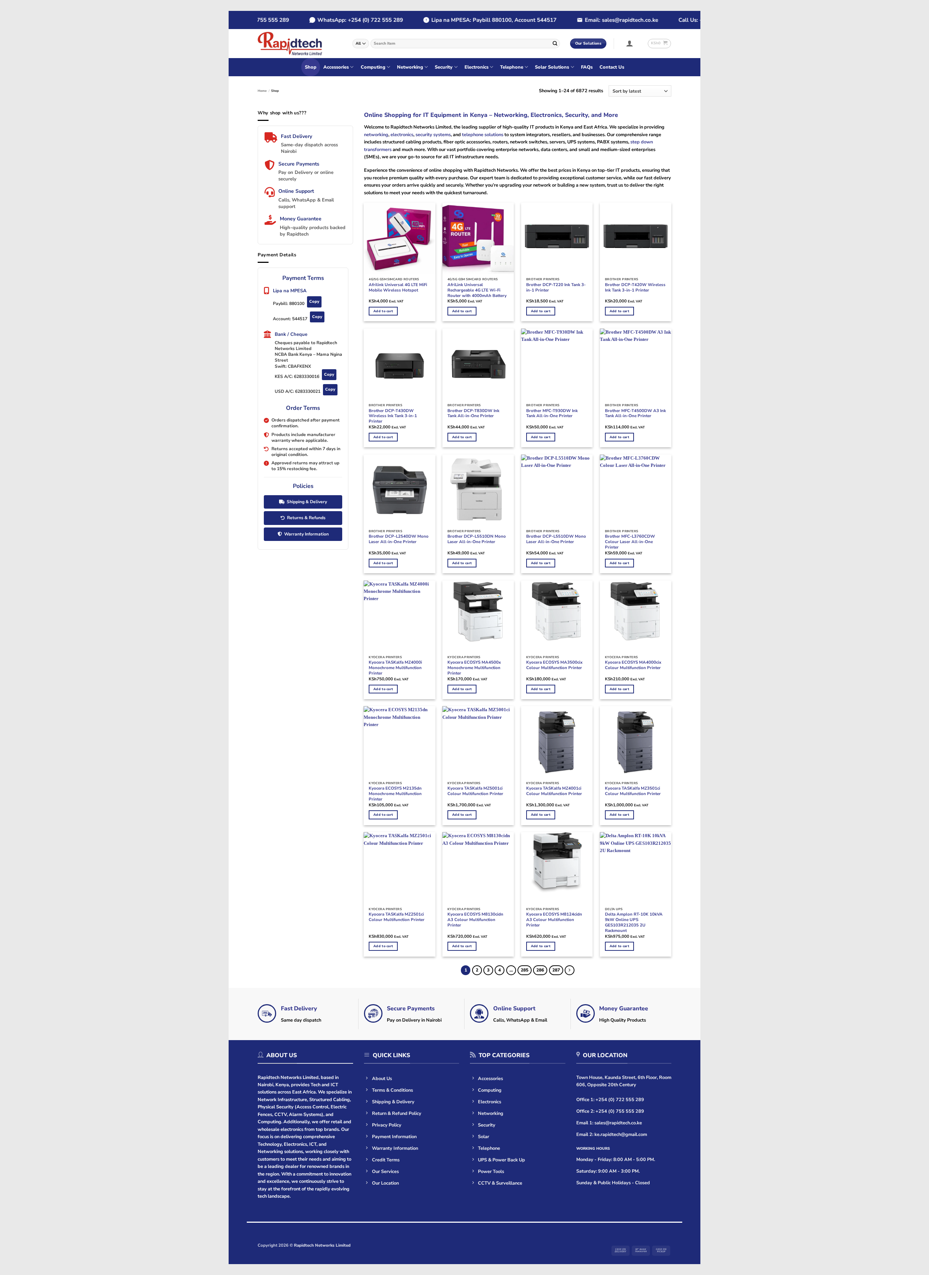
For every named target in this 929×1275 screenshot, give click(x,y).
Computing (373, 67)
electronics (401, 134)
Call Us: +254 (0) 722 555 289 (697, 20)
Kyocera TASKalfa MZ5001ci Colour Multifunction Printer (475, 791)
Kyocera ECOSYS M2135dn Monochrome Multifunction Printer (395, 794)
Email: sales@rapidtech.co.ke (602, 20)
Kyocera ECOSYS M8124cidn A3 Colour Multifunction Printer (554, 920)
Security (444, 67)
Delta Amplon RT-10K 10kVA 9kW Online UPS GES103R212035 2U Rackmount (634, 922)
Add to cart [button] (383, 311)
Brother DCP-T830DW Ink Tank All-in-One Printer (473, 413)
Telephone (511, 67)
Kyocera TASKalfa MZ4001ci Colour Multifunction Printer (554, 791)
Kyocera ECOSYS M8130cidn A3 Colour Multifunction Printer (475, 920)
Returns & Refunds (306, 518)
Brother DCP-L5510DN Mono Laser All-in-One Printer (476, 539)
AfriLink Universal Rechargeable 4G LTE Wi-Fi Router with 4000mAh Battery (477, 290)
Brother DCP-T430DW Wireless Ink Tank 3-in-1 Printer (393, 416)
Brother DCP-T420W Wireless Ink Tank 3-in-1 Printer (635, 287)
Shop (310, 67)
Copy (314, 301)
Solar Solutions (552, 67)
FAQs (587, 67)
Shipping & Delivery (307, 502)
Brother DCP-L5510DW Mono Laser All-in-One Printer (556, 539)
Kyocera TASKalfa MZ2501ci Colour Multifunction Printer (397, 917)
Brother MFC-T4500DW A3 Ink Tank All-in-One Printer (635, 413)
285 (524, 970)
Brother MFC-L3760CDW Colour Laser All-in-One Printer (630, 542)
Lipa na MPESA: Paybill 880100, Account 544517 (474, 20)
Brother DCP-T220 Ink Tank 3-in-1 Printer (556, 287)
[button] (630, 43)
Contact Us (611, 67)
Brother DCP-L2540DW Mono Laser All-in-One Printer (399, 539)
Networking (410, 67)
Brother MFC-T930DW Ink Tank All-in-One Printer (552, 413)
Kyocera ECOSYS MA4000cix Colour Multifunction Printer (633, 665)
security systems (433, 134)
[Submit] (555, 43)
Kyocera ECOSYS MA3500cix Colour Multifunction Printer (554, 665)
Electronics (476, 67)
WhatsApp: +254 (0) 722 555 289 (341, 20)
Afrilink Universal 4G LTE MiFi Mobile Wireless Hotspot (398, 287)
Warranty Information (306, 534)
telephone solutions (482, 134)
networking (376, 134)
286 (540, 970)
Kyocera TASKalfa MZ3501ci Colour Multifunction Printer (633, 791)
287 (556, 970)
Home (262, 91)
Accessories (336, 67)
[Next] (569, 970)
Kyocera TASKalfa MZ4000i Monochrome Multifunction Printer (395, 668)
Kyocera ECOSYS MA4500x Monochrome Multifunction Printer (474, 668)
